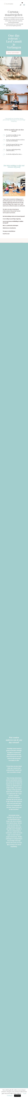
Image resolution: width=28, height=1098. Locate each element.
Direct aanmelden (13, 53)
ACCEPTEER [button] (17, 1095)
